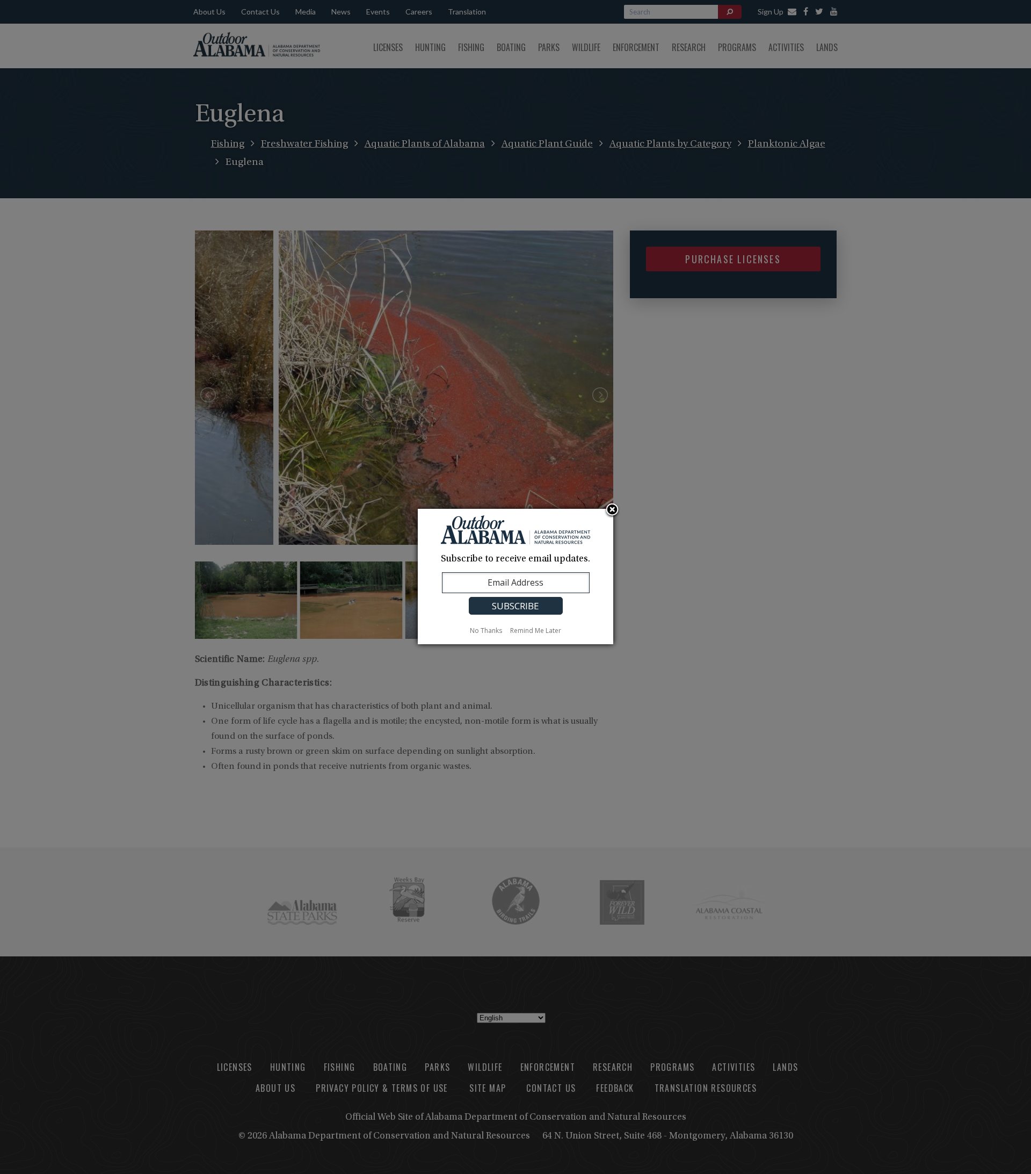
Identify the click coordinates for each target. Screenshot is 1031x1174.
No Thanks (486, 630)
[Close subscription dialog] (612, 510)
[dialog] (515, 576)
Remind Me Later (535, 630)
